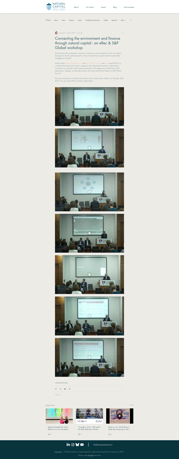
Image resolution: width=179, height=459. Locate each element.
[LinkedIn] (68, 445)
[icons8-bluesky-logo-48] (77, 445)
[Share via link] (69, 389)
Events (80, 20)
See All (131, 405)
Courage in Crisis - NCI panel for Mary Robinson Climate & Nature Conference (89, 428)
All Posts (48, 20)
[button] (87, 7)
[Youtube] (82, 445)
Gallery (106, 20)
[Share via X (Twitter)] (60, 389)
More (122, 20)
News (56, 20)
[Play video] (89, 106)
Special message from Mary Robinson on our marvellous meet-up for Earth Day (58, 428)
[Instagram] (73, 445)
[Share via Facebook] (56, 389)
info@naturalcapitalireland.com (102, 445)
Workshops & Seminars (92, 20)
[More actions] (123, 33)
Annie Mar (91, 455)
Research (114, 20)
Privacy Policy (58, 452)
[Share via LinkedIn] (65, 389)
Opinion (71, 20)
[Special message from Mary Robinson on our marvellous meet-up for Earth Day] (59, 416)
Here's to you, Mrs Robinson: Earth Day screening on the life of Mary (119, 428)
